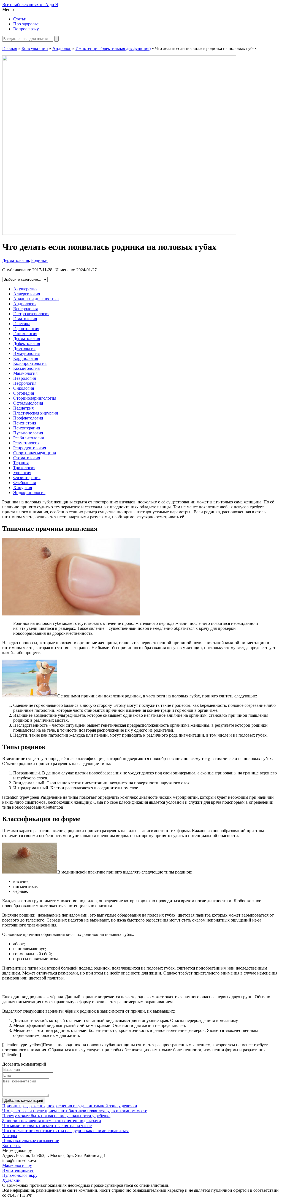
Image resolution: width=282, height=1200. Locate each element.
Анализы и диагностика (36, 298)
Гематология (25, 318)
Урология (22, 472)
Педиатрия (23, 408)
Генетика (21, 323)
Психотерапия (26, 428)
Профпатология (28, 418)
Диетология (24, 348)
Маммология (25, 373)
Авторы (9, 1135)
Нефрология (24, 383)
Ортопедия (23, 393)
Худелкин (11, 1180)
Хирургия (22, 487)
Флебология (24, 482)
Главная (9, 48)
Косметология (26, 368)
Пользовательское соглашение (30, 1140)
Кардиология (25, 358)
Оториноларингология (34, 398)
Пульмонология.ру (19, 1175)
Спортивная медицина (34, 452)
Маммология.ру (17, 1165)
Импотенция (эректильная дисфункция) (113, 48)
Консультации (34, 48)
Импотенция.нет (18, 1170)
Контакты (11, 1145)
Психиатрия (24, 423)
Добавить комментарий (23, 1100)
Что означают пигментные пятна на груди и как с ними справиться (65, 1130)
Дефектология (26, 343)
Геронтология (26, 328)
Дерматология (15, 260)
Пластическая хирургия (35, 413)
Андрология (24, 303)
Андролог (61, 48)
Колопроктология (30, 363)
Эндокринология (29, 492)
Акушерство (25, 288)
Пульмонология (28, 433)
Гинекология (25, 333)
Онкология (23, 388)
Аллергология (26, 293)
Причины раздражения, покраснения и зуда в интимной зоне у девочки (69, 1105)
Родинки (39, 260)
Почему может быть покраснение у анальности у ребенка (56, 1115)
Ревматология (26, 442)
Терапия (21, 462)
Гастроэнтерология (31, 313)
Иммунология (26, 353)
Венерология (25, 308)
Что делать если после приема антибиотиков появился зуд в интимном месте (74, 1110)
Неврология (24, 378)
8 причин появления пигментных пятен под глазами (51, 1120)
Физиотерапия (26, 477)
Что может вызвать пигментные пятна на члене (47, 1125)
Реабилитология (28, 438)
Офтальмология (28, 403)
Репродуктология (29, 447)
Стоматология (26, 457)
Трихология (24, 467)
